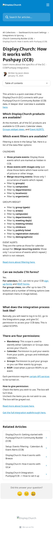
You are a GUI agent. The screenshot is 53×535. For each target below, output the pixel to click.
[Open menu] (47, 4)
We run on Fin (28, 527)
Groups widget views (13, 129)
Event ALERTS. (37, 129)
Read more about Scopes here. (18, 406)
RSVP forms (23, 284)
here (5, 107)
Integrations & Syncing (13, 35)
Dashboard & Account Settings (33, 32)
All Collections (9, 32)
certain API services (39, 376)
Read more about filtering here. (19, 262)
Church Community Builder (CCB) (18, 38)
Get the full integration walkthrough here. (24, 412)
